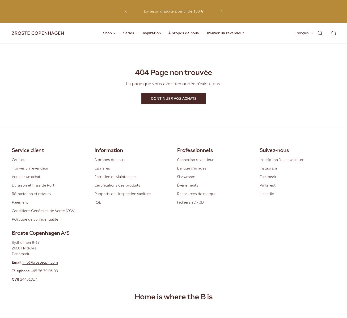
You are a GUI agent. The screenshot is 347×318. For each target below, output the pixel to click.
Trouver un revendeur (30, 168)
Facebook (268, 177)
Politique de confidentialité (35, 219)
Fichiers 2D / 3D (190, 202)
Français (302, 33)
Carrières (102, 168)
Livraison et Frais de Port (33, 185)
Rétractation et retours (31, 194)
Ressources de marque (196, 194)
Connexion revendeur (195, 160)
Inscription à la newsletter (282, 160)
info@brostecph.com (40, 262)
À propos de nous (109, 160)
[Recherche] (320, 33)
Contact (18, 160)
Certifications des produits (117, 185)
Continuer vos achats (173, 98)
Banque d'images (192, 168)
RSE (97, 202)
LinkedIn (267, 194)
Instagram (268, 168)
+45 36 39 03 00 (44, 271)
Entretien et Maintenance (116, 177)
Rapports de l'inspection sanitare (122, 194)
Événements (187, 185)
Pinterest (267, 185)
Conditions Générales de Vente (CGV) (43, 211)
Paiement (20, 202)
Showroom (186, 177)
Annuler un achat (26, 177)
